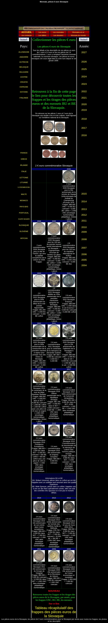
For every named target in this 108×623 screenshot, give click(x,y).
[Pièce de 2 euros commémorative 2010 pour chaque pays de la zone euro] (84, 185)
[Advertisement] (54, 14)
